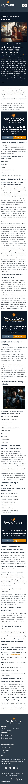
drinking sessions (15, 654)
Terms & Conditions (6, 747)
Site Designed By (6, 781)
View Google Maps (8, 735)
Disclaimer (4, 753)
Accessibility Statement (7, 744)
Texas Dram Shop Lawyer (14, 326)
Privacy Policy (5, 750)
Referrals (3, 755)
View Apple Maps (7, 738)
